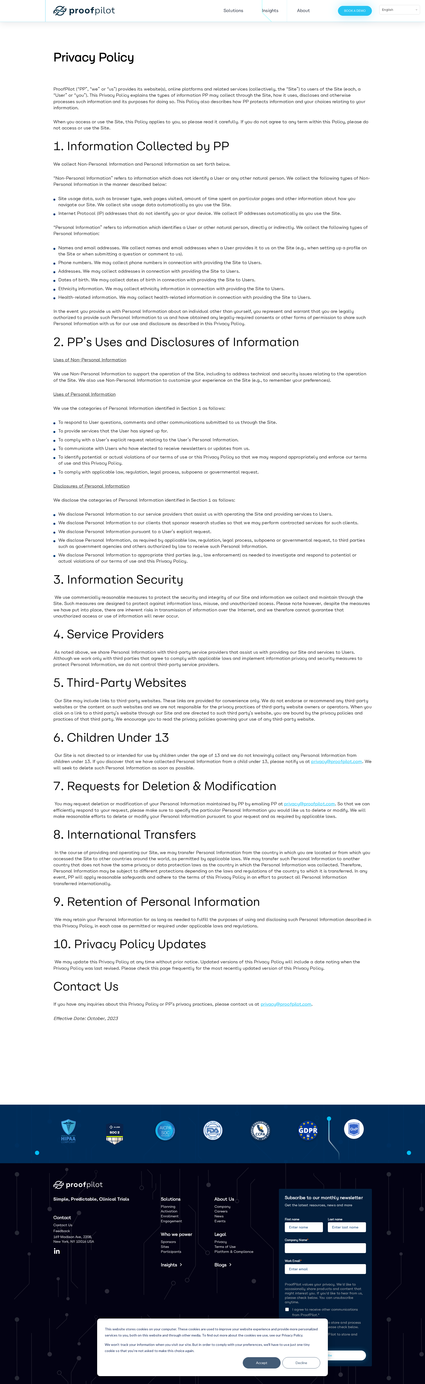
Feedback (61, 1231)
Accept (261, 1363)
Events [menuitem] (220, 1221)
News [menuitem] (219, 1216)
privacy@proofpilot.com (336, 761)
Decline (301, 1363)
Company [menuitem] (222, 1207)
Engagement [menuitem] (171, 1221)
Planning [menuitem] (168, 1207)
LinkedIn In (56, 1251)
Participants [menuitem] (171, 1252)
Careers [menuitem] (221, 1211)
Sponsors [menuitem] (168, 1242)
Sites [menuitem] (165, 1247)
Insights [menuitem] (169, 1265)
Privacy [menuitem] (220, 1242)
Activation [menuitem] (169, 1211)
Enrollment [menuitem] (170, 1216)
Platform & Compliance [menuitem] (233, 1252)
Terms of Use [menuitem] (225, 1247)
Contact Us (63, 1225)
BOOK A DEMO (355, 11)
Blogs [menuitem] (220, 1265)
